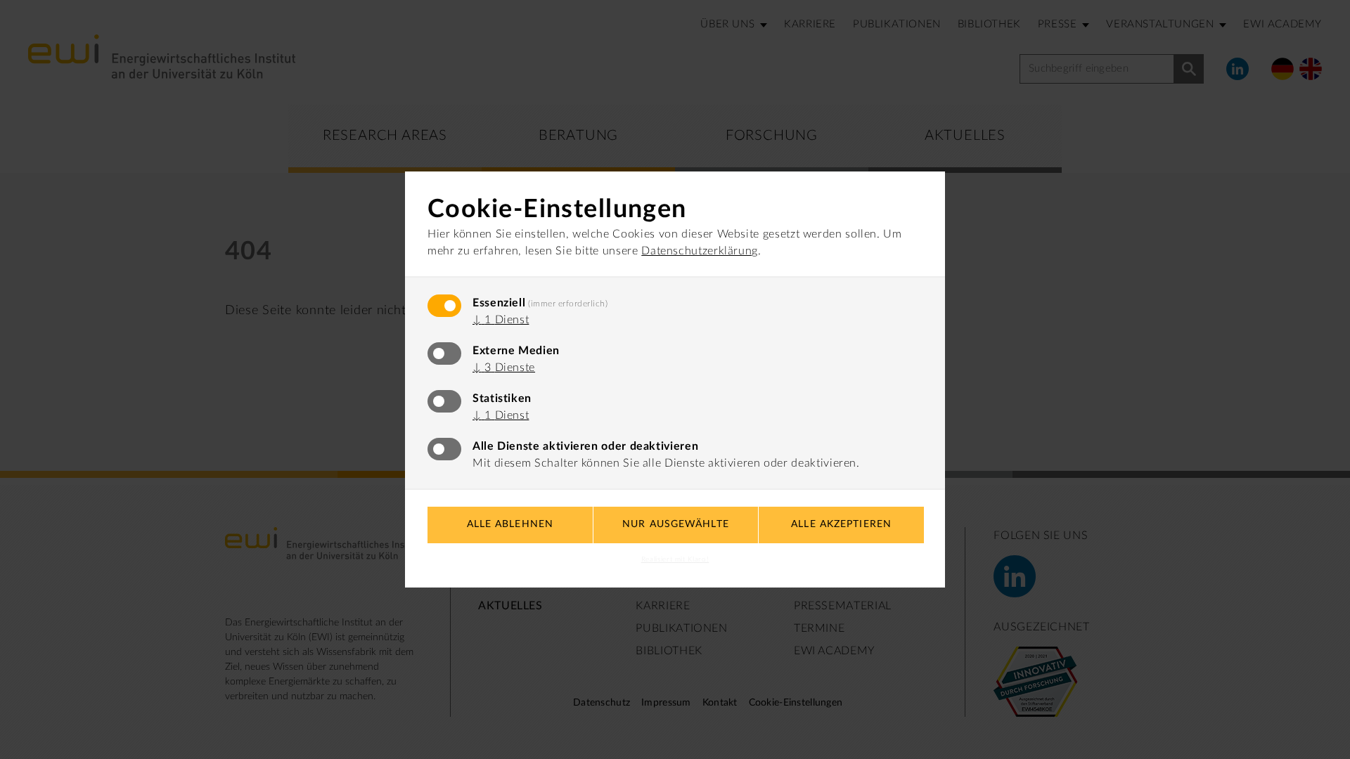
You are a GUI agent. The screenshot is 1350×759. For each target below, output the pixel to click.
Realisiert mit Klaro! (675, 559)
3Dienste (503, 367)
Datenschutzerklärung (699, 251)
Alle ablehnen (510, 524)
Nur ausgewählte (675, 524)
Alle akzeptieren (841, 524)
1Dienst (500, 319)
